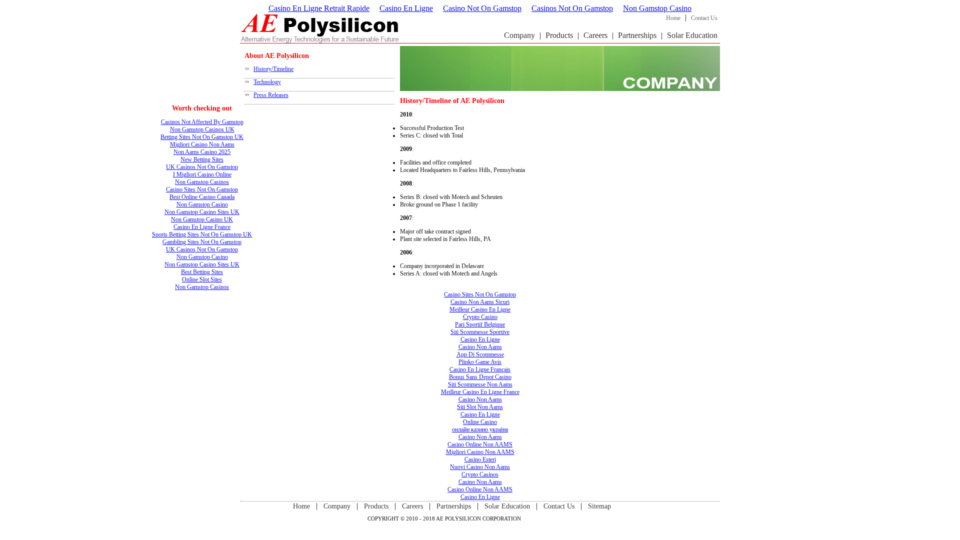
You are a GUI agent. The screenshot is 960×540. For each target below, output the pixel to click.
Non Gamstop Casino (657, 8)
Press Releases (271, 95)
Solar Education (692, 35)
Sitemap (599, 506)
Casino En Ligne (406, 8)
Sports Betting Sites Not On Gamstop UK (202, 234)
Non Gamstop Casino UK (202, 219)
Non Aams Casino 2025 (202, 152)
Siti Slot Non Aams (480, 407)
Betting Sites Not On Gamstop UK (202, 137)
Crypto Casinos (480, 474)
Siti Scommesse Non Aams (480, 384)
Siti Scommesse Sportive (480, 332)
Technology (267, 82)
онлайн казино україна (480, 429)
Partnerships (637, 35)
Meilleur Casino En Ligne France (480, 392)
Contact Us (704, 18)
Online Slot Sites (202, 279)
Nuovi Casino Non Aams (480, 467)
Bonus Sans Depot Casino (480, 377)
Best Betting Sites (202, 272)
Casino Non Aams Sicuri (480, 302)
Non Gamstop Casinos (202, 182)
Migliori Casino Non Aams (202, 144)
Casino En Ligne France (202, 227)
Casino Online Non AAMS (480, 444)
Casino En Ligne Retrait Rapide (319, 8)
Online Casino (480, 422)
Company (519, 35)
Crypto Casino (480, 317)
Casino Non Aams (480, 347)
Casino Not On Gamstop (482, 8)
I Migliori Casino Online (202, 174)
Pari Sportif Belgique (480, 324)
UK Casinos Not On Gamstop (202, 167)
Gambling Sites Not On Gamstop (202, 242)
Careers (596, 35)
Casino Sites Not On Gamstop (202, 189)
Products (559, 35)
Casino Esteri (480, 459)
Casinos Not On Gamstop (572, 8)
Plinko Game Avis (480, 362)
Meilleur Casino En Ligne (480, 309)
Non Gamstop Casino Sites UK (202, 212)
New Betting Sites (202, 159)
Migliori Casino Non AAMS (480, 452)
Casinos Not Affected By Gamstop (202, 122)
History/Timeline (274, 69)
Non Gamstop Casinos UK (202, 129)
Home (673, 18)
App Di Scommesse (480, 354)
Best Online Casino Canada (202, 197)
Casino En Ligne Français (480, 369)
